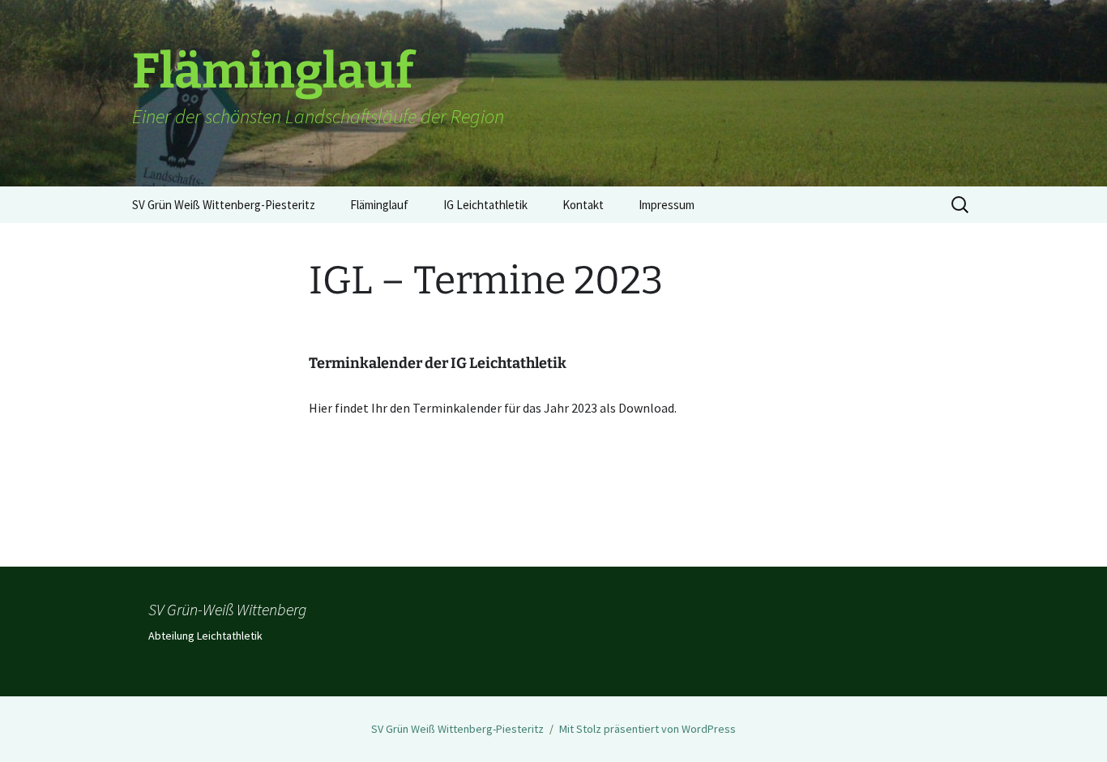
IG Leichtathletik (485, 204)
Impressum (667, 204)
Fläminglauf (379, 204)
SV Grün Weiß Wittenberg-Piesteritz (223, 204)
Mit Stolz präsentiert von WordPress (647, 728)
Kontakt (583, 204)
